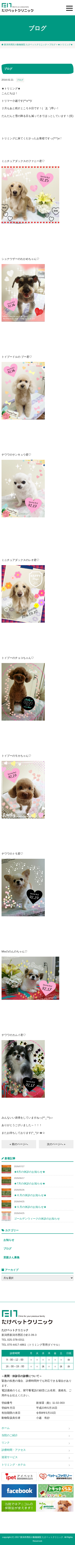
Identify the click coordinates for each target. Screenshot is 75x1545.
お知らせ (8, 1239)
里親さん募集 (11, 1257)
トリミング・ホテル (14, 1464)
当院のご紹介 (10, 1435)
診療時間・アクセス (14, 1449)
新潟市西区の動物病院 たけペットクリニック (25, 44)
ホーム (6, 1427)
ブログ (52, 44)
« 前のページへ (19, 1144)
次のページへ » (56, 1144)
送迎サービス (10, 1457)
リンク (6, 1442)
